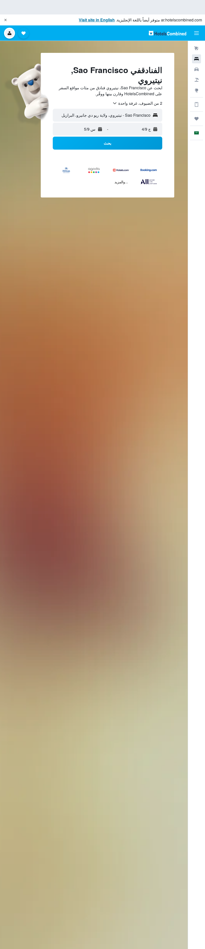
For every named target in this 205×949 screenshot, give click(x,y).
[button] (5, 19)
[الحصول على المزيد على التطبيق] (196, 104)
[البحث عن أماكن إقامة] (196, 59)
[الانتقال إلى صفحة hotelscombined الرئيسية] (167, 33)
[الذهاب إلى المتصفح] (196, 90)
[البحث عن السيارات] (196, 69)
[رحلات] (196, 119)
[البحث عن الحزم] (196, 80)
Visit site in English (97, 20)
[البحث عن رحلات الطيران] (196, 48)
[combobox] (137, 103)
